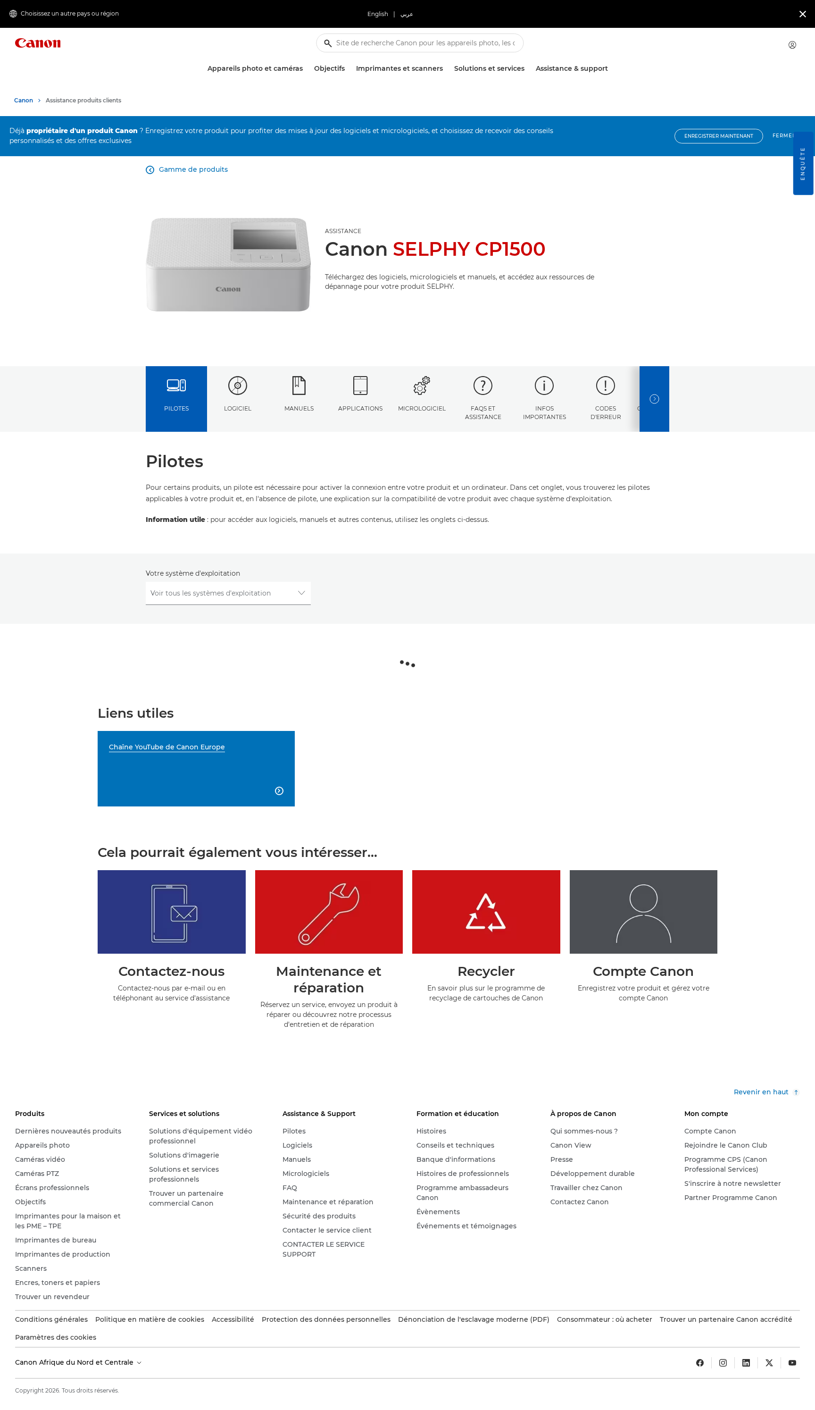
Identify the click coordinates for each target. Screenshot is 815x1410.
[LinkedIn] (746, 1363)
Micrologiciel (422, 408)
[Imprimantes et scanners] (446, 69)
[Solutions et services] (528, 69)
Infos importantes (544, 412)
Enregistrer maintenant (718, 136)
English (377, 13)
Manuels (299, 408)
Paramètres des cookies (55, 1337)
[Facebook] (700, 1363)
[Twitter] (769, 1363)
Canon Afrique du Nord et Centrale (75, 1362)
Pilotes (176, 408)
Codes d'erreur (605, 412)
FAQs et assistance (483, 412)
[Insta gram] (723, 1363)
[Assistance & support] (611, 69)
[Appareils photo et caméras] (306, 69)
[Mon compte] (792, 44)
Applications (360, 408)
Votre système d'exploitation (193, 573)
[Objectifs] (348, 69)
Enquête (803, 163)
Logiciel (237, 408)
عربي (406, 13)
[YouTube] (792, 1363)
